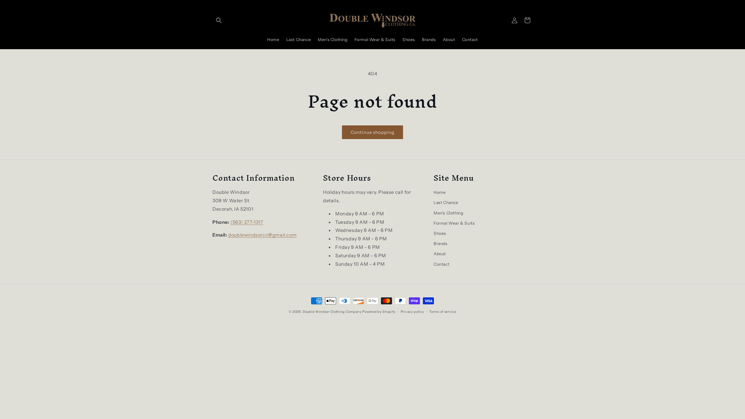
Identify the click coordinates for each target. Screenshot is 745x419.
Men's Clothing (448, 213)
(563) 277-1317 (246, 222)
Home (440, 192)
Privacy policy (412, 312)
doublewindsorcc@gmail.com (262, 235)
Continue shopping (372, 132)
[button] (218, 20)
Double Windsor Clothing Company (332, 312)
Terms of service (442, 312)
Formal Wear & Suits (454, 223)
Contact (441, 264)
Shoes (440, 233)
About (440, 253)
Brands (441, 243)
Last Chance (446, 202)
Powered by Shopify (378, 312)
